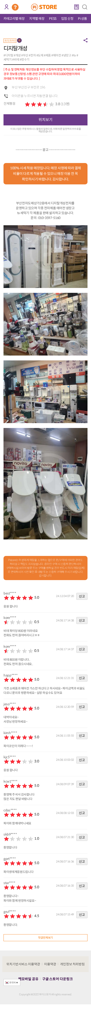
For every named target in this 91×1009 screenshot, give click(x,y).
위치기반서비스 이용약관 (23, 964)
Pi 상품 (82, 18)
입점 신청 (67, 18)
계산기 (76, 7)
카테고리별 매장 (14, 18)
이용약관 (50, 964)
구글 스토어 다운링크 (57, 979)
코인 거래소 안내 (15, 7)
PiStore (45, 7)
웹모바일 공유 (28, 979)
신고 (82, 596)
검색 (84, 7)
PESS (52, 18)
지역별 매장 (36, 18)
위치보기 (45, 119)
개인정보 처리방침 (72, 964)
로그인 (6, 7)
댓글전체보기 (45, 937)
